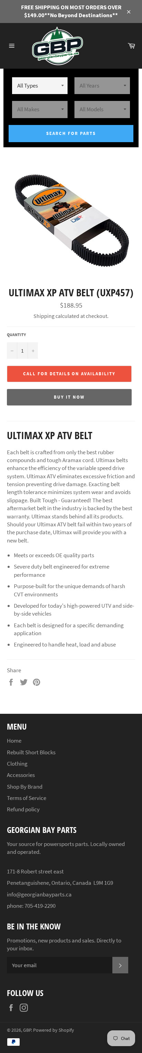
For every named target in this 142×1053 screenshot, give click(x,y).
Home (14, 740)
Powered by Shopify (53, 1030)
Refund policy (23, 809)
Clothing (17, 763)
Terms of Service (26, 798)
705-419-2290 (39, 905)
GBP (27, 1030)
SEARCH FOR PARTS (70, 133)
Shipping (43, 315)
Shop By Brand (24, 786)
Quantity (16, 334)
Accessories (21, 775)
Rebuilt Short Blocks (31, 752)
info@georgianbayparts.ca (39, 894)
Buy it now (69, 397)
